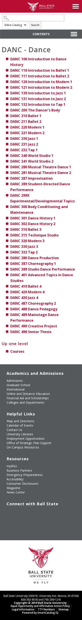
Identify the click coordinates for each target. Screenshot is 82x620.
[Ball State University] (41, 567)
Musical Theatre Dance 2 (40, 172)
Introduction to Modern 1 (41, 81)
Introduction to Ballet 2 (39, 76)
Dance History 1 (32, 218)
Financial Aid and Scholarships (28, 398)
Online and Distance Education (28, 394)
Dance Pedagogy (33, 309)
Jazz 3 (24, 246)
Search (35, 25)
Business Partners (19, 470)
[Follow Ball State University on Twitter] (20, 513)
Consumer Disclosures (22, 483)
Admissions (15, 381)
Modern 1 (27, 127)
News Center (16, 492)
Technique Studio (34, 235)
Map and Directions (20, 421)
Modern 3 (27, 240)
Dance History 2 (32, 223)
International (15, 389)
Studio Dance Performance (42, 269)
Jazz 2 (24, 144)
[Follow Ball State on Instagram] (40, 513)
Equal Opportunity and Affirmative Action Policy (40, 606)
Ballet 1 (25, 115)
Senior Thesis (30, 331)
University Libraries (20, 434)
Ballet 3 (25, 229)
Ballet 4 (25, 286)
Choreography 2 (33, 303)
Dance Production (34, 257)
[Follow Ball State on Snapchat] (20, 523)
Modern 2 (27, 132)
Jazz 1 (24, 138)
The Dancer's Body (35, 110)
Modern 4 (27, 292)
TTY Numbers (46, 609)
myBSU (12, 466)
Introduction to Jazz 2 (38, 98)
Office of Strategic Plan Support (29, 443)
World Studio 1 (31, 155)
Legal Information (23, 609)
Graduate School (18, 385)
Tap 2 (24, 252)
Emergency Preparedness (25, 475)
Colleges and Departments (25, 402)
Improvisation (31, 178)
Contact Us (14, 430)
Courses (17, 351)
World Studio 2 (31, 161)
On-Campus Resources (23, 447)
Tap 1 (24, 150)
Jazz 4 (24, 297)
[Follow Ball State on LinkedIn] (10, 523)
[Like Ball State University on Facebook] (10, 513)
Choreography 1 (33, 263)
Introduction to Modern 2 (41, 87)
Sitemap (63, 609)
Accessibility (15, 479)
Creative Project (33, 326)
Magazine (13, 488)
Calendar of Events (20, 425)
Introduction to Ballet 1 (39, 70)
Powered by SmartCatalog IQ (40, 613)
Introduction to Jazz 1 (38, 93)
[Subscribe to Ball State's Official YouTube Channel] (30, 513)
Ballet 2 (25, 121)
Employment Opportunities (26, 438)
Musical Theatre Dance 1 (40, 167)
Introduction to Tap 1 (37, 104)
